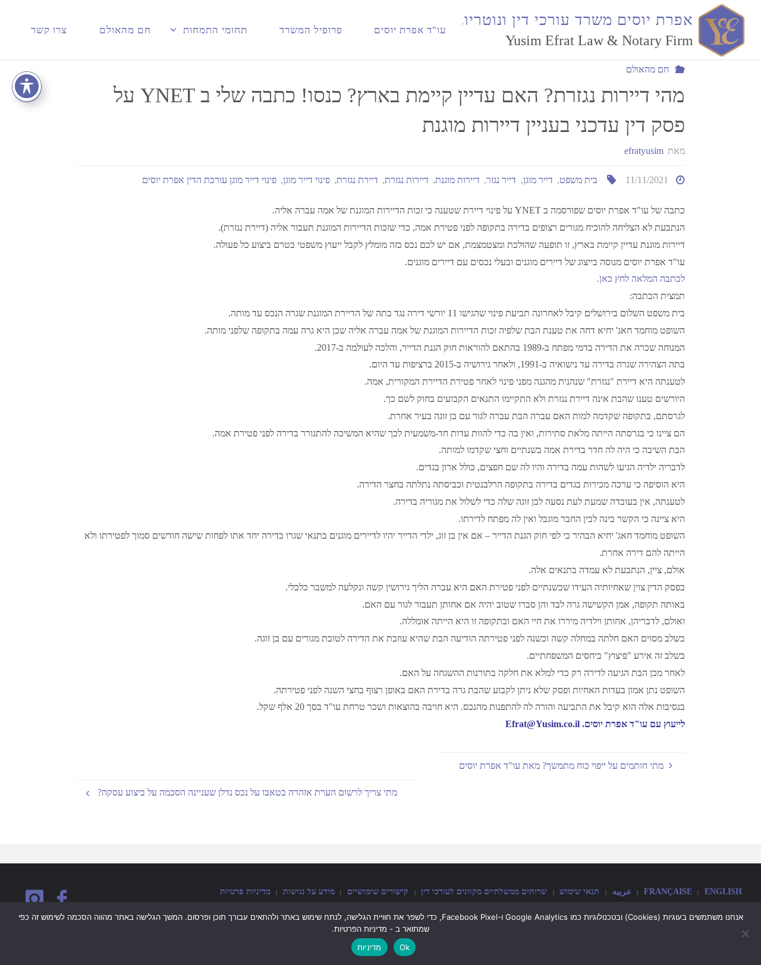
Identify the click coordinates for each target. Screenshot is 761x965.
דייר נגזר (501, 180)
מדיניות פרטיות (245, 891)
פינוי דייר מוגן (306, 180)
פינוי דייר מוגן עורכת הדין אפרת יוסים (209, 180)
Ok (405, 947)
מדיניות (369, 947)
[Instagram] (34, 899)
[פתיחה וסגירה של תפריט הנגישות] (26, 86)
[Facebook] (61, 899)
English (723, 891)
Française (668, 891)
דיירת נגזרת (357, 180)
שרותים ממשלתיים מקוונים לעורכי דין (484, 891)
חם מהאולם (647, 69)
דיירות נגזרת (407, 180)
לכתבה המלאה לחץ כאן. (641, 279)
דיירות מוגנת (457, 180)
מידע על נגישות (309, 891)
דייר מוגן (538, 180)
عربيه (621, 891)
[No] (746, 933)
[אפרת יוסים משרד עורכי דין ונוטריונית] (719, 29)
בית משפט (578, 180)
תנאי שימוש (579, 891)
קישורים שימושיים (377, 891)
